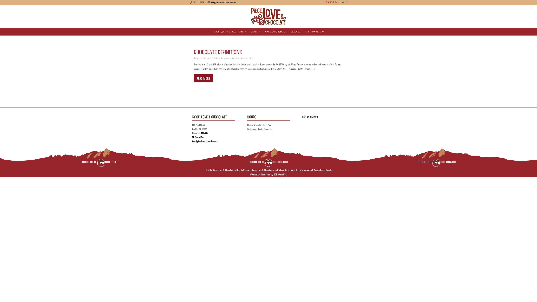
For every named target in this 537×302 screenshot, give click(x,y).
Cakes (254, 32)
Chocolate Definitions (218, 51)
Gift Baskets (313, 32)
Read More (203, 78)
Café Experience (275, 32)
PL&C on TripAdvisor (310, 117)
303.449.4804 (203, 133)
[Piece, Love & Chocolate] (268, 16)
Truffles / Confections (228, 32)
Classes (295, 32)
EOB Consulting (280, 175)
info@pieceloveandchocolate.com (223, 3)
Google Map (199, 137)
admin (226, 58)
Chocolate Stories (244, 58)
